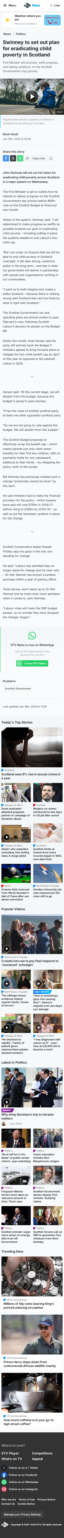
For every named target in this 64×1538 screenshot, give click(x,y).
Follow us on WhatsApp (23, 1481)
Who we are (8, 1499)
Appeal (37, 1459)
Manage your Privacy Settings (22, 1514)
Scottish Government (18, 688)
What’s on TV (11, 1459)
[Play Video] (32, 97)
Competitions (42, 1453)
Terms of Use (27, 1499)
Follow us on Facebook (23, 1474)
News (7, 34)
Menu (12, 5)
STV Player (10, 1453)
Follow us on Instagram (23, 1489)
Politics (21, 34)
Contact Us (8, 1503)
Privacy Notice (46, 1499)
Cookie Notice (26, 1503)
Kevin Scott (10, 134)
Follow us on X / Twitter (23, 1467)
